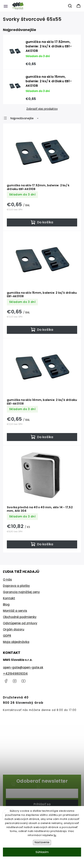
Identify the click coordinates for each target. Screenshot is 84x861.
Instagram (15, 681)
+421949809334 (15, 674)
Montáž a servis (15, 611)
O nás (7, 579)
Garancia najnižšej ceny (21, 592)
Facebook (6, 681)
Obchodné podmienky (20, 617)
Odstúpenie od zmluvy (20, 623)
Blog (6, 604)
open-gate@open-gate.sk (23, 667)
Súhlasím (42, 852)
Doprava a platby (16, 586)
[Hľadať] (70, 6)
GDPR (7, 636)
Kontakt (9, 598)
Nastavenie (42, 842)
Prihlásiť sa (42, 804)
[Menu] (6, 6)
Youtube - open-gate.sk (23, 681)
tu (55, 835)
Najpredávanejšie (22, 118)
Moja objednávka (16, 642)
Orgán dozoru (13, 629)
